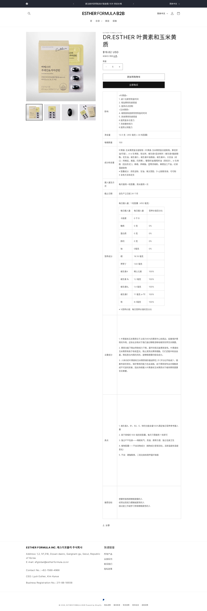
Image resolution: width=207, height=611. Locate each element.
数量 (105, 61)
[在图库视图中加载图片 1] (34, 112)
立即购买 (133, 85)
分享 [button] (108, 525)
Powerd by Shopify (94, 605)
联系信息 (135, 605)
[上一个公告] (73, 3)
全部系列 (108, 559)
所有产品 (108, 554)
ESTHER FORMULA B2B (75, 605)
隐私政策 (108, 569)
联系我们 (108, 564)
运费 (115, 56)
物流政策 (126, 605)
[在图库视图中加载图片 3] (70, 112)
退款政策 (145, 605)
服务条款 (117, 605)
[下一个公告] (133, 3)
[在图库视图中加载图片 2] (52, 112)
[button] (29, 13)
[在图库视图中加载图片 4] (87, 112)
